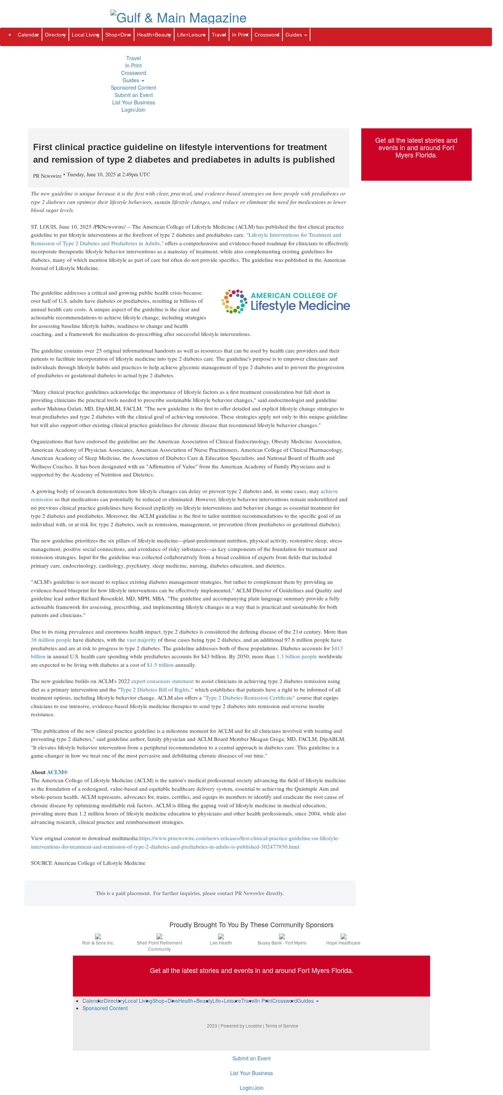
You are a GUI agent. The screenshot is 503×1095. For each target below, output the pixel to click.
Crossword (133, 72)
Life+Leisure (191, 35)
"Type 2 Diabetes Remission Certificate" (249, 697)
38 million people (51, 639)
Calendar (28, 35)
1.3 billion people (297, 656)
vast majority (141, 639)
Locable (254, 1025)
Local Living (85, 35)
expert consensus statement (162, 681)
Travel (133, 58)
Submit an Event (134, 94)
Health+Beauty (154, 35)
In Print (133, 65)
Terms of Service (281, 1025)
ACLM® (57, 772)
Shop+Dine (118, 35)
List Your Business (133, 102)
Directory (55, 35)
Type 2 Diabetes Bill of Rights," (156, 689)
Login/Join (133, 109)
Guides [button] (132, 80)
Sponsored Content (133, 87)
